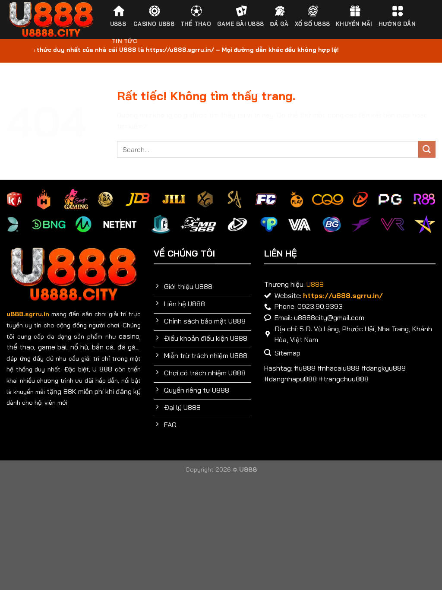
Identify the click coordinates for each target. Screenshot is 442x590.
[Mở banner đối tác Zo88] (331, 478)
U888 (118, 23)
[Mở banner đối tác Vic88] (110, 478)
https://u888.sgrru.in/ (343, 295)
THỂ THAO (195, 23)
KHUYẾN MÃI (354, 23)
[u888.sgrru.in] (51, 19)
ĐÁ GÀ (279, 23)
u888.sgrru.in (27, 314)
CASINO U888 (153, 23)
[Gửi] (427, 149)
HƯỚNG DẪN (397, 23)
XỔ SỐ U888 (312, 23)
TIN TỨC (124, 41)
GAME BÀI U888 (240, 23)
